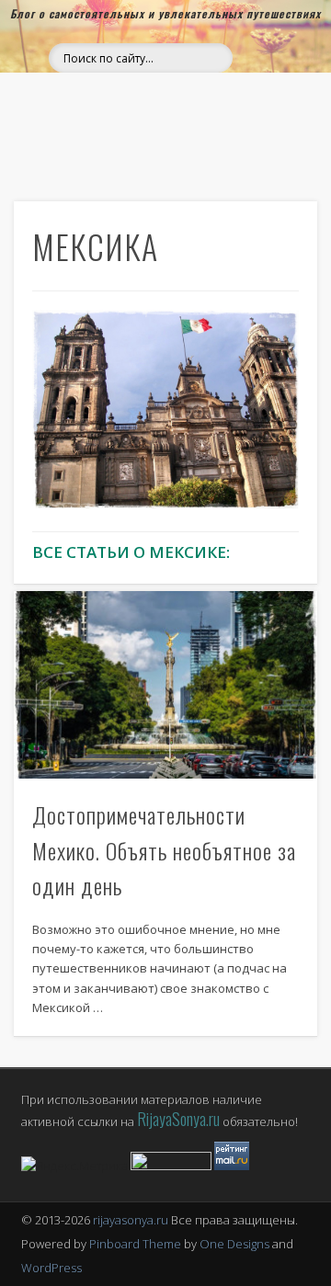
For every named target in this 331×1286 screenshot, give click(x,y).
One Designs (234, 1243)
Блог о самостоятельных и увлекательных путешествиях (165, 13)
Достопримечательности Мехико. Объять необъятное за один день (164, 850)
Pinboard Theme (135, 1243)
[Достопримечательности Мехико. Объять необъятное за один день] (165, 684)
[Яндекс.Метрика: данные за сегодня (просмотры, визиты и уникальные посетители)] (74, 1166)
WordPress (51, 1267)
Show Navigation (266, 83)
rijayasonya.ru (130, 1220)
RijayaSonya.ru (178, 1119)
